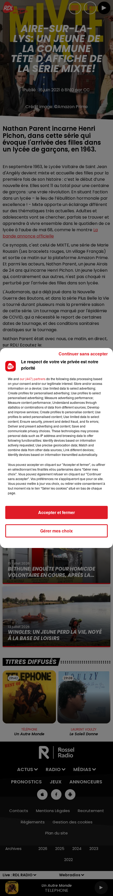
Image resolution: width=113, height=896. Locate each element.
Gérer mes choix (56, 531)
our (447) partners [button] (32, 378)
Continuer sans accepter (83, 354)
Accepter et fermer (56, 512)
